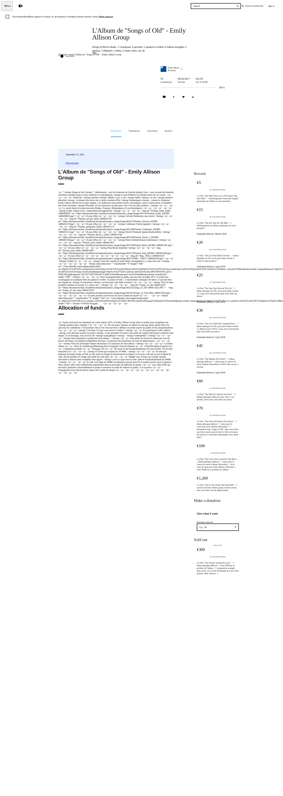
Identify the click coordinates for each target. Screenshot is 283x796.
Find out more (72, 163)
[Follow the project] (164, 97)
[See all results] (237, 6)
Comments (152, 131)
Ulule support (106, 16)
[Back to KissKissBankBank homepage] (18, 6)
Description (116, 131)
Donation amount (205, 522)
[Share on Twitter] (183, 97)
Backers (168, 131)
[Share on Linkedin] (193, 97)
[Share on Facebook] (173, 97)
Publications (134, 131)
